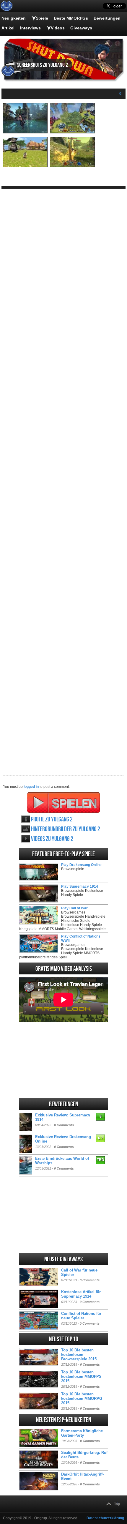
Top (117, 1504)
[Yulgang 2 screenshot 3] (25, 166)
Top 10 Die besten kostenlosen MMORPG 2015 (81, 1398)
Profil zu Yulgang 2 (52, 819)
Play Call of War (74, 908)
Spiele (42, 18)
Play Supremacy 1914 (79, 886)
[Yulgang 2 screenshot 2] (72, 132)
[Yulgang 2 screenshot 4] (72, 166)
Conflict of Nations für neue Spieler (81, 1315)
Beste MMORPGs (71, 18)
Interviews (30, 28)
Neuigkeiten (13, 18)
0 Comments (64, 1125)
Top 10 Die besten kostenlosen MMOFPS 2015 (81, 1376)
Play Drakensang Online (81, 865)
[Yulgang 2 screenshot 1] (25, 132)
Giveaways (81, 28)
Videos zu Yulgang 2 (52, 839)
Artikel (7, 28)
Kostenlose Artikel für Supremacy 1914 (81, 1294)
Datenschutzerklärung (105, 1518)
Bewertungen (107, 18)
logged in (31, 787)
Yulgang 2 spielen (63, 802)
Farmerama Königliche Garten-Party (82, 1433)
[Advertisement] (63, 477)
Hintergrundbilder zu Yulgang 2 (65, 829)
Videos (58, 28)
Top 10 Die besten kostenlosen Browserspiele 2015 (79, 1354)
